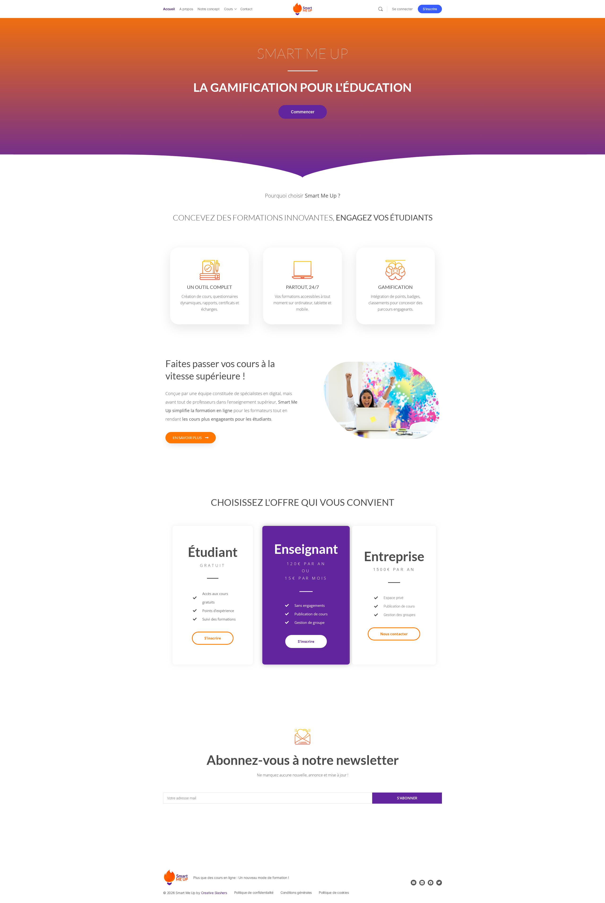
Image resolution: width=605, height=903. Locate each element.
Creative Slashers (214, 893)
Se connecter (402, 9)
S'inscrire (430, 9)
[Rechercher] (380, 9)
